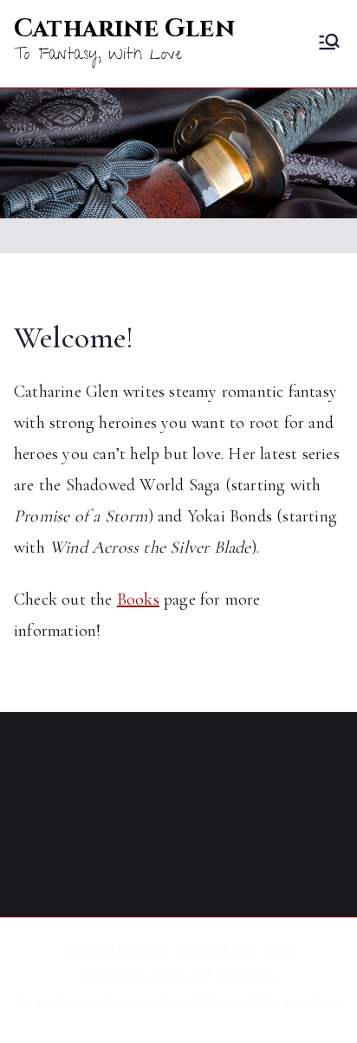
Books (138, 599)
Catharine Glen (124, 29)
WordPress (243, 975)
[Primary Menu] (329, 44)
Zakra (168, 975)
